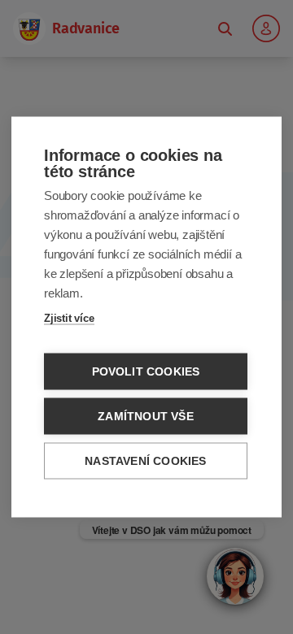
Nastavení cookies (145, 461)
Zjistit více (69, 318)
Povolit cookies (146, 372)
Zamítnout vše (146, 416)
